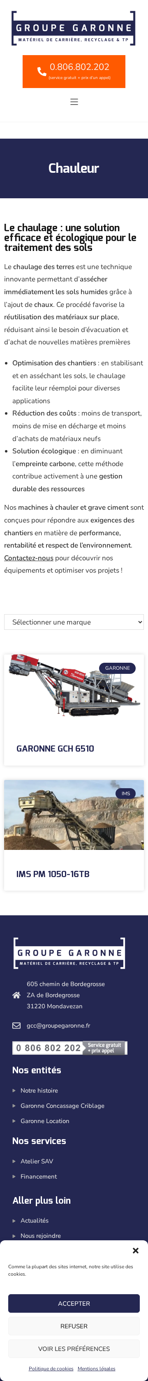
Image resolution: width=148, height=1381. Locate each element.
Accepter (74, 1304)
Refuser (74, 1326)
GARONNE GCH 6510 (55, 748)
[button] (136, 1250)
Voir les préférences (74, 1349)
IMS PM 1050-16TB (52, 874)
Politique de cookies (51, 1368)
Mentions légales (97, 1368)
